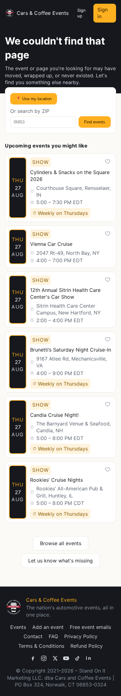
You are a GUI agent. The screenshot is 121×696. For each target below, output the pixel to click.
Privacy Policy (80, 636)
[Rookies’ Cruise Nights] (60, 492)
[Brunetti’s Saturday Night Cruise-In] (60, 361)
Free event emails (90, 627)
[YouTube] (66, 658)
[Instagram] (43, 658)
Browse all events (60, 543)
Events (18, 627)
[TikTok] (77, 658)
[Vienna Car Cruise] (60, 247)
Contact (33, 636)
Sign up (81, 13)
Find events (94, 122)
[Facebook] (32, 658)
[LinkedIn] (88, 658)
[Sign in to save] (108, 162)
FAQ (53, 636)
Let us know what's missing (60, 560)
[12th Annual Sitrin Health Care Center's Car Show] (60, 299)
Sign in (102, 12)
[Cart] (72, 13)
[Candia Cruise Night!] (60, 426)
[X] (55, 658)
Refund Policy (86, 646)
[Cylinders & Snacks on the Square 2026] (60, 188)
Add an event (48, 627)
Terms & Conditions (41, 646)
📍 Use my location (34, 98)
